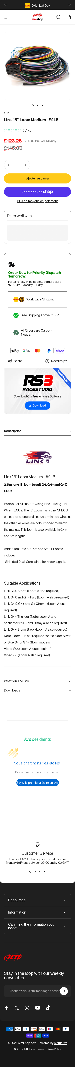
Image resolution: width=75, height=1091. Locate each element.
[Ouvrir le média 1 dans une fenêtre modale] (37, 66)
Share (18, 361)
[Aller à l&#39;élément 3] (42, 105)
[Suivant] (69, 4)
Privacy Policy (53, 1049)
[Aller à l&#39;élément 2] (37, 105)
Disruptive (60, 1043)
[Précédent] (5, 4)
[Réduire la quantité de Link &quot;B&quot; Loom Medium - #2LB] (8, 165)
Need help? (59, 361)
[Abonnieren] (64, 991)
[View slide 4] (44, 871)
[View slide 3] (40, 871)
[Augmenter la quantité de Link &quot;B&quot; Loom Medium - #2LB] (25, 165)
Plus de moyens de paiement (37, 201)
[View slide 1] (30, 871)
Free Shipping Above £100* (40, 315)
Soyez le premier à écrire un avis (37, 783)
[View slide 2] (35, 871)
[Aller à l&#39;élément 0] (32, 105)
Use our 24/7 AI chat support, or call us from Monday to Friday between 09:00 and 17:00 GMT (37, 860)
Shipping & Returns (24, 1049)
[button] (37, 431)
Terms (40, 1049)
